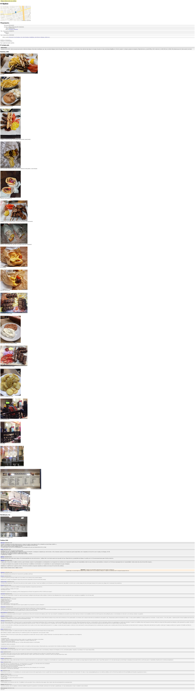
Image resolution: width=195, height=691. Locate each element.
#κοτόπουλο (37, 37)
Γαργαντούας (4, 581)
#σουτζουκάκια (25, 37)
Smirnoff (3, 593)
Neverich (3, 542)
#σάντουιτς (47, 37)
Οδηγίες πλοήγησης (14, 29)
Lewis (2, 549)
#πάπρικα (42, 37)
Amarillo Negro (4, 648)
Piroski (2, 576)
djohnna (2, 556)
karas (2, 651)
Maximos (3, 572)
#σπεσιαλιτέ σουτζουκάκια (14, 37)
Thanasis (3, 620)
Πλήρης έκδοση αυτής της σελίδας (8, 1)
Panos (2, 662)
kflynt (2, 629)
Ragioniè (3, 560)
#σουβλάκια (31, 37)
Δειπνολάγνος (4, 612)
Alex (2, 670)
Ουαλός (2, 658)
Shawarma (3, 606)
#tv (21, 37)
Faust (2, 597)
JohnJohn (3, 616)
